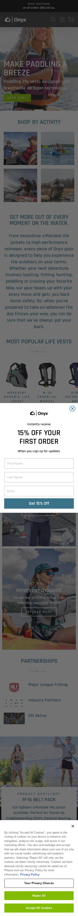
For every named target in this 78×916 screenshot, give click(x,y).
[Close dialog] (72, 408)
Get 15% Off (39, 503)
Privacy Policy (29, 874)
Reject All (39, 895)
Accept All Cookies (39, 908)
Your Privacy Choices (39, 883)
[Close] (73, 826)
